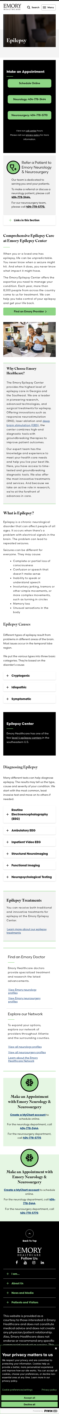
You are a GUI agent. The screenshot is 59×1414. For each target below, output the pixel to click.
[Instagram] (34, 1263)
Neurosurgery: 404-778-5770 (29, 115)
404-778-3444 (29, 1128)
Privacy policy (49, 1389)
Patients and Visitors (24, 1302)
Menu (51, 7)
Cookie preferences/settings (17, 1389)
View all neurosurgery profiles (27, 1052)
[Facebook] (17, 1263)
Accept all (29, 1397)
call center (31, 131)
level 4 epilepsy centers (26, 737)
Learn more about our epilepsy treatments (27, 931)
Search (35, 7)
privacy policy (33, 135)
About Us (17, 1283)
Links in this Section (26, 220)
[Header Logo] (12, 7)
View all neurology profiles (25, 1046)
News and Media (22, 1292)
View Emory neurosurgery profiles (24, 1000)
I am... (15, 1273)
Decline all (29, 1404)
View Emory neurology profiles (22, 991)
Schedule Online (29, 83)
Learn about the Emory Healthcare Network (23, 1059)
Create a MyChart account (28, 1114)
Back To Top (30, 1240)
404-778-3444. (21, 197)
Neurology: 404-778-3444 (29, 99)
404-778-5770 (32, 1137)
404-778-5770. (35, 206)
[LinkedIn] (42, 1263)
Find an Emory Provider (29, 311)
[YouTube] (25, 1263)
